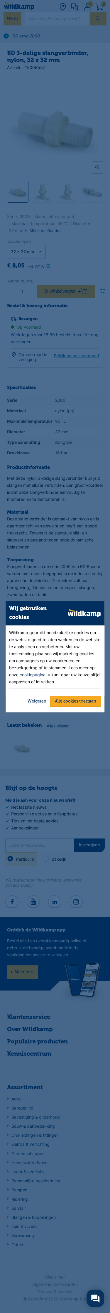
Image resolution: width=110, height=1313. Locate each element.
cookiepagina (32, 674)
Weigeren (37, 701)
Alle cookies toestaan (75, 701)
